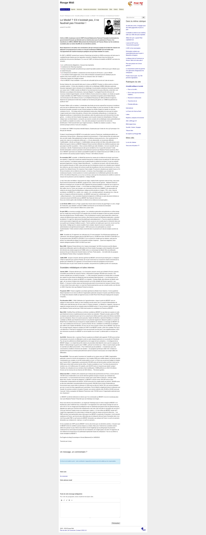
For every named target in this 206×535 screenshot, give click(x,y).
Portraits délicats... (133, 104)
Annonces (79, 9)
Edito (111, 9)
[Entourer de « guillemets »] (72, 500)
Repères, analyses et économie (135, 117)
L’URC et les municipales (133, 48)
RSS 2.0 (84, 530)
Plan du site (63, 530)
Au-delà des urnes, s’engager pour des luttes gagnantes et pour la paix (136, 27)
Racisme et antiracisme (134, 97)
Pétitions (121, 9)
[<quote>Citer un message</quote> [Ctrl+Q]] (69, 500)
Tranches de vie (132, 101)
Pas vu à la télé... (133, 89)
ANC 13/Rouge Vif (131, 121)
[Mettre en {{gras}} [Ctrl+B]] (61, 500)
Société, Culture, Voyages (133, 127)
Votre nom (63, 471)
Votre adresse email (66, 480)
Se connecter (64, 476)
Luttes (127, 114)
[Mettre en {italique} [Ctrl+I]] (64, 500)
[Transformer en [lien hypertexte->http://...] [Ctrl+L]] (66, 500)
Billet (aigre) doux (131, 124)
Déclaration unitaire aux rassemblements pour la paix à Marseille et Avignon (134, 53)
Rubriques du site (65, 9)
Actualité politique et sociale (82, 15)
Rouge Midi (67, 2)
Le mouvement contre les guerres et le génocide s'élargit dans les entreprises (135, 70)
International (129, 108)
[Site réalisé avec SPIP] (143, 529)
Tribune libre (129, 130)
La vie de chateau (131, 142)
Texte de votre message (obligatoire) (71, 494)
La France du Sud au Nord (133, 111)
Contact (78, 530)
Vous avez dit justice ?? (132, 145)
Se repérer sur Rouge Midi (133, 133)
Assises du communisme (90, 9)
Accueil (62, 15)
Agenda (73, 9)
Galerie (115, 9)
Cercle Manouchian (103, 9)
